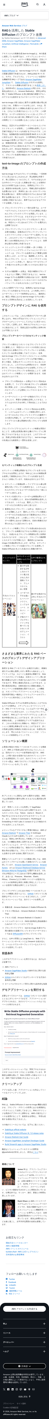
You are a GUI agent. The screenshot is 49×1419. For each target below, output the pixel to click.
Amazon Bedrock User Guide (16, 1137)
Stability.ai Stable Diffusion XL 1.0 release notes (24, 1133)
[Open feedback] (46, 709)
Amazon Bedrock (24, 88)
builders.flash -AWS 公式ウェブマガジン (22, 1252)
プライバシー (8, 1403)
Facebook (11, 1282)
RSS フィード (14, 1294)
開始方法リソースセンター (17, 1243)
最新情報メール (15, 1291)
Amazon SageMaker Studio (16, 970)
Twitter (11, 1279)
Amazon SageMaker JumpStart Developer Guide (24, 1140)
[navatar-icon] (44, 4)
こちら (35, 1152)
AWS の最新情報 (12, 1246)
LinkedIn (12, 1285)
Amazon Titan (24, 833)
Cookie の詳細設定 (10, 1407)
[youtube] (25, 1389)
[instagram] (17, 1389)
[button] (24, 15)
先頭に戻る (23, 1396)
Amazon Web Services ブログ (14, 25)
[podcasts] (29, 1389)
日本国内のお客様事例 (15, 1254)
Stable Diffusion (8, 71)
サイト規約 (21, 1403)
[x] (4, 1389)
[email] (33, 1389)
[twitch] (21, 1389)
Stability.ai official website (15, 1129)
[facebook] (8, 1389)
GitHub (30, 893)
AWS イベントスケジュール (17, 1249)
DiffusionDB (18, 934)
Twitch (11, 1288)
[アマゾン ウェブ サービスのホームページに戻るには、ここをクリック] (24, 4)
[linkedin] (12, 1389)
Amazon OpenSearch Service (26, 865)
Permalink (34, 44)
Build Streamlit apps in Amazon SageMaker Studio (25, 1144)
